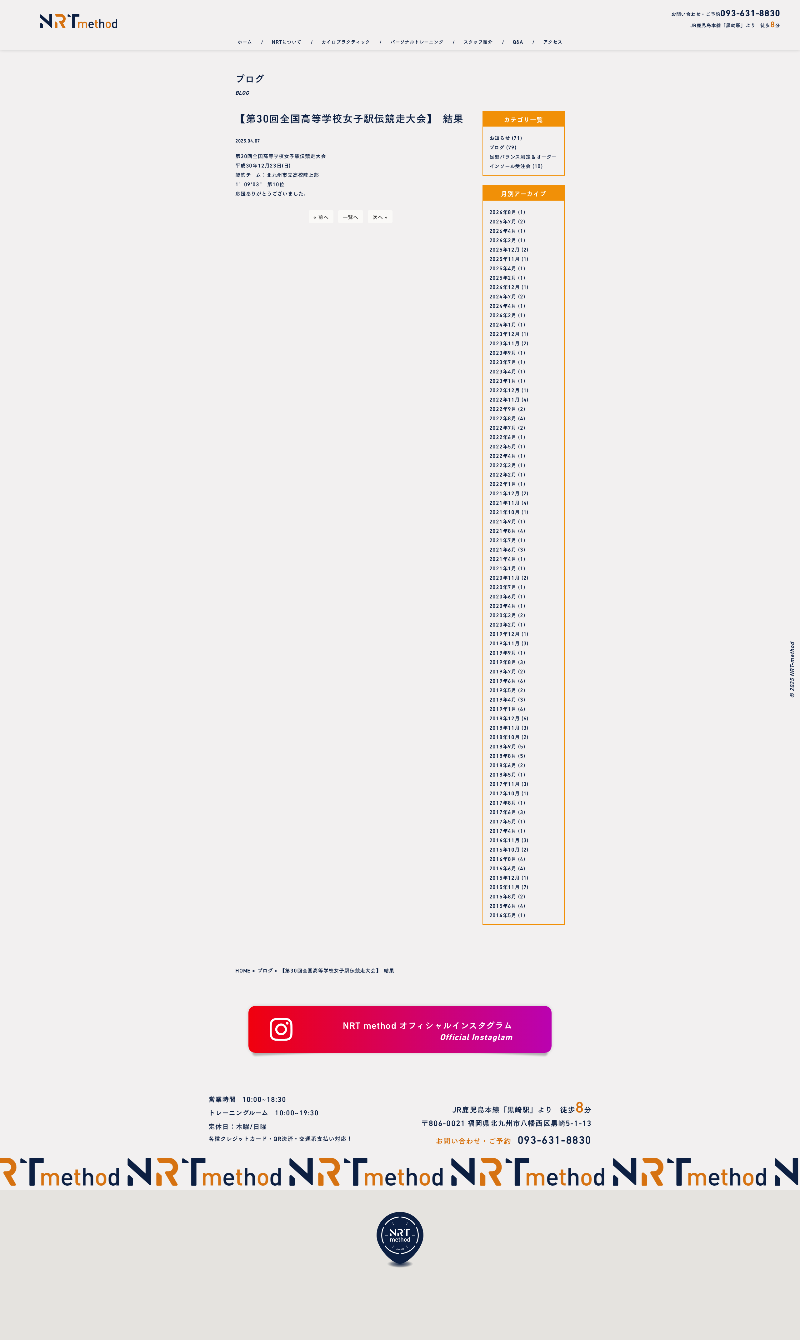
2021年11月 (504, 502)
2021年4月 (503, 558)
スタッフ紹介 (478, 41)
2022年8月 (503, 418)
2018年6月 (503, 764)
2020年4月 (503, 605)
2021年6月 (503, 549)
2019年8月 (503, 661)
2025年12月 (504, 249)
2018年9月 (503, 746)
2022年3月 (503, 464)
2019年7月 (503, 671)
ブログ (497, 147)
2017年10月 (504, 793)
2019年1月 (503, 708)
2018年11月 (504, 727)
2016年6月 (503, 868)
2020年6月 (503, 596)
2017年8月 (503, 802)
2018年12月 (504, 718)
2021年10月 (504, 511)
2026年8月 (503, 211)
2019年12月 (504, 633)
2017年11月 (504, 783)
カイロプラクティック (346, 41)
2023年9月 (503, 352)
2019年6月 (503, 680)
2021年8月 (503, 530)
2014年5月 (503, 914)
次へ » (380, 216)
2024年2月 (503, 314)
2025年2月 (503, 277)
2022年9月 (503, 408)
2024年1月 (503, 324)
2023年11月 (504, 343)
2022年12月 (504, 389)
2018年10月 (504, 736)
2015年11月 (504, 886)
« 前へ (321, 216)
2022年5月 (503, 446)
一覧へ (350, 216)
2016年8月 (503, 858)
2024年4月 (503, 305)
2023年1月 (503, 380)
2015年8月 (503, 896)
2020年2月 (503, 624)
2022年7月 (503, 427)
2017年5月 (503, 821)
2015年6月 (503, 905)
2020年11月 (504, 577)
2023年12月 (504, 333)
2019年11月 (504, 643)
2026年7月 (503, 221)
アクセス (552, 41)
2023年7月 (503, 361)
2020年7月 (503, 586)
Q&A (518, 41)
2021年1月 (503, 568)
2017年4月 (503, 830)
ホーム (245, 41)
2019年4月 (503, 699)
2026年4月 (503, 230)
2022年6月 (503, 436)
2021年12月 (504, 493)
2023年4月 (503, 371)
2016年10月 (504, 849)
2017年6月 (503, 811)
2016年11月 (504, 839)
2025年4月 (503, 268)
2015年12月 (504, 877)
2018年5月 (503, 774)
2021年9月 (503, 521)
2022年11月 (504, 399)
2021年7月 (503, 539)
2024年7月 (503, 296)
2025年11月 (504, 258)
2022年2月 (503, 474)
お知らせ (499, 137)
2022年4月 (503, 455)
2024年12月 (504, 286)
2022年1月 (503, 483)
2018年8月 (503, 755)
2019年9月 (503, 652)
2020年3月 (503, 614)
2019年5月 (503, 689)
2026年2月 (503, 239)
